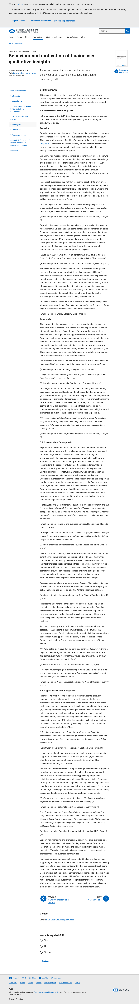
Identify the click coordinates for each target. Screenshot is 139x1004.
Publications (38, 37)
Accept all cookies (17, 21)
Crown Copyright (50, 983)
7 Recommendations (18, 135)
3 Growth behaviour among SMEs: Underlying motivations (20, 109)
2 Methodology (16, 101)
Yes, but (47, 952)
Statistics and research (55, 37)
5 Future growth (16, 125)
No (45, 946)
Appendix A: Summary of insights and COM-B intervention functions (20, 142)
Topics (19, 37)
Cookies (38, 983)
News (27, 37)
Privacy (77, 983)
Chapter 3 (44, 143)
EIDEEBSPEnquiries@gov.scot (60, 919)
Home (11, 43)
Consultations (72, 37)
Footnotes (14, 151)
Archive (22, 983)
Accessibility (13, 983)
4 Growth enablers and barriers (19, 118)
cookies (19, 4)
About (11, 37)
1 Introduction (15, 96)
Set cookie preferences (64, 21)
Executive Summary (18, 91)
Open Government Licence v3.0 (46, 992)
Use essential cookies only (40, 21)
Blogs (83, 37)
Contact (30, 983)
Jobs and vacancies (65, 983)
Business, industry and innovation (24, 73)
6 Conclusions (15, 130)
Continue (45, 961)
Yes (46, 940)
